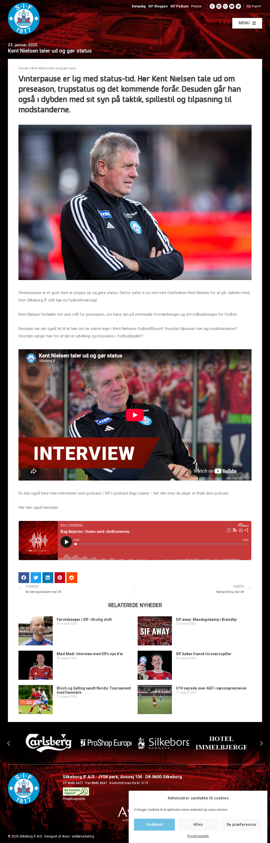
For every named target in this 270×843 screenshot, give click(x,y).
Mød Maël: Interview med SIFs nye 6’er (90, 654)
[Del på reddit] (71, 577)
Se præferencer (241, 824)
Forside (23, 68)
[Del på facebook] (23, 577)
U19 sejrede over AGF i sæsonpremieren (211, 688)
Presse (196, 6)
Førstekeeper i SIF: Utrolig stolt (84, 619)
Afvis (198, 824)
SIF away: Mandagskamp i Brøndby (206, 619)
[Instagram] (225, 6)
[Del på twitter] (36, 577)
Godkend (154, 824)
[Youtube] (231, 6)
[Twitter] (238, 6)
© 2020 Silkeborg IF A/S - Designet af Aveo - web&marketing (51, 836)
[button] (247, 23)
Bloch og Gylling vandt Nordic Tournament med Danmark (94, 690)
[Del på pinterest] (60, 577)
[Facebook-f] (212, 6)
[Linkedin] (218, 6)
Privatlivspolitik (198, 836)
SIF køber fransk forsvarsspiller (204, 654)
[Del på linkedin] (47, 577)
